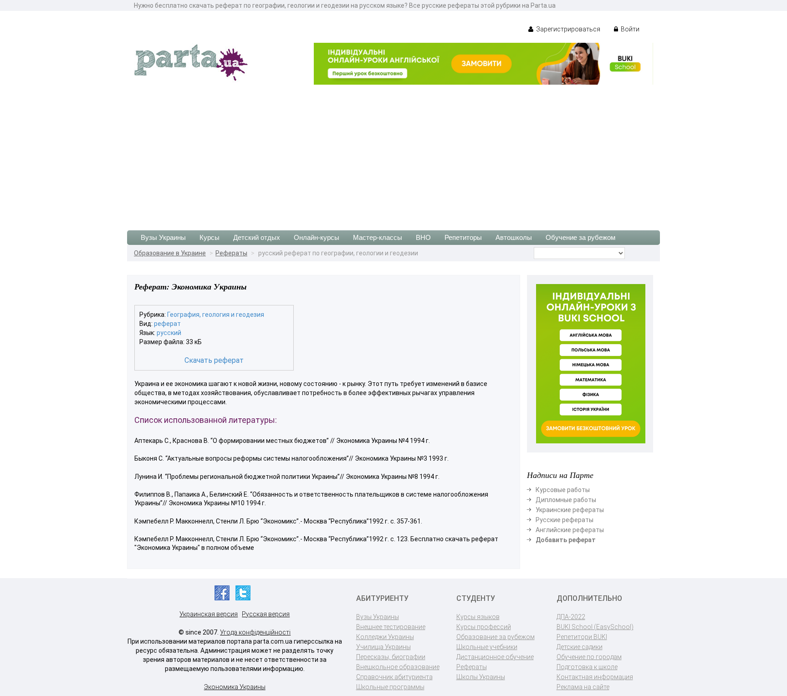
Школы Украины (480, 677)
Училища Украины (383, 646)
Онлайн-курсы (316, 237)
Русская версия (266, 614)
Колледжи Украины (385, 636)
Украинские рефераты (570, 509)
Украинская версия (208, 614)
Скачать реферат (214, 360)
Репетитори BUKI (582, 636)
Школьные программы (390, 687)
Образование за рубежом (495, 636)
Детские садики (580, 646)
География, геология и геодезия (215, 314)
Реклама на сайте (583, 687)
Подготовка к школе (587, 667)
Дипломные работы (566, 499)
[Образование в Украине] (191, 62)
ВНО (423, 237)
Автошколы (514, 237)
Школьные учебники (486, 646)
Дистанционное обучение (495, 656)
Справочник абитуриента (394, 677)
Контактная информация (595, 677)
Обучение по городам (589, 656)
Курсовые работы (563, 489)
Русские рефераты (564, 519)
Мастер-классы (377, 237)
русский (169, 332)
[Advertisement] (393, 153)
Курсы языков (478, 616)
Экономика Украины (235, 687)
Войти (629, 29)
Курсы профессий (483, 626)
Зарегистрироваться (567, 29)
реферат (167, 323)
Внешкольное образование (397, 667)
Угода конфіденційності (255, 632)
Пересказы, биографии (390, 656)
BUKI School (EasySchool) (595, 626)
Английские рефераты (570, 529)
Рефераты (231, 253)
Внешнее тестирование (390, 626)
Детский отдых (256, 237)
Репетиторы (463, 237)
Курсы (209, 237)
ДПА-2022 (571, 616)
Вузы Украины (163, 237)
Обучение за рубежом (580, 237)
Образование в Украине (170, 253)
